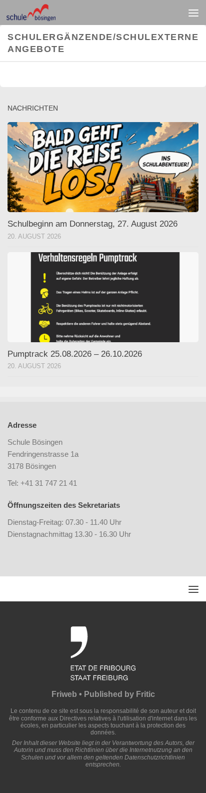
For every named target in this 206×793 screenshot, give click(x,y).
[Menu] (193, 12)
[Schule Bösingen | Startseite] (39, 12)
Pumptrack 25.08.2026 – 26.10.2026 (75, 354)
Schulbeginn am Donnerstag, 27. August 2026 (93, 224)
